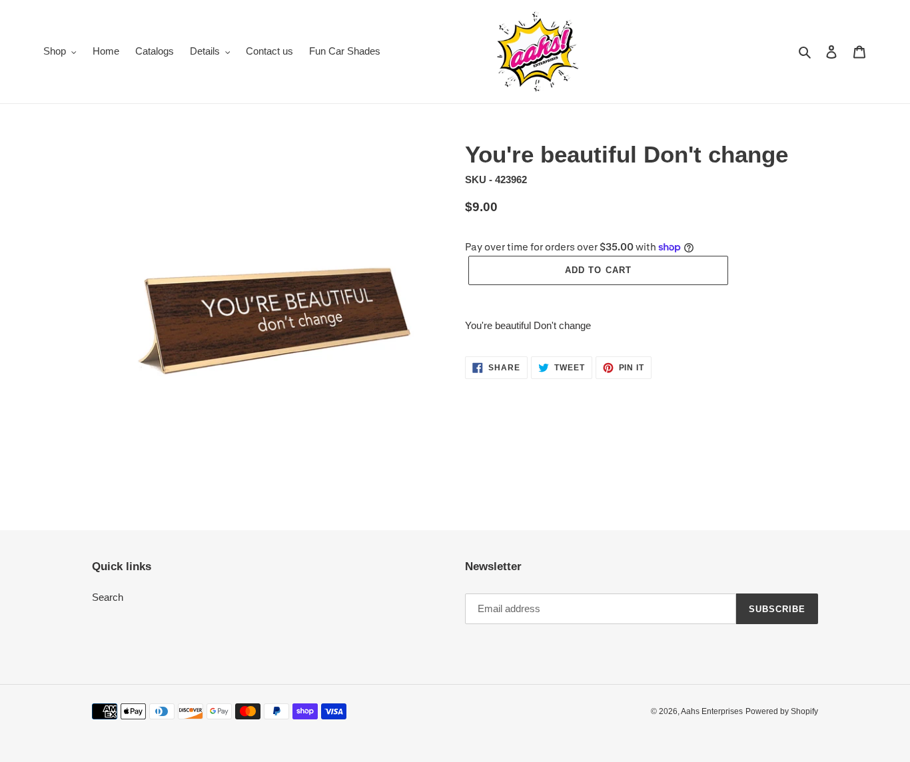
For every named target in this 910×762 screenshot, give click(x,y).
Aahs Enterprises (712, 711)
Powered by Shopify (781, 711)
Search (107, 597)
